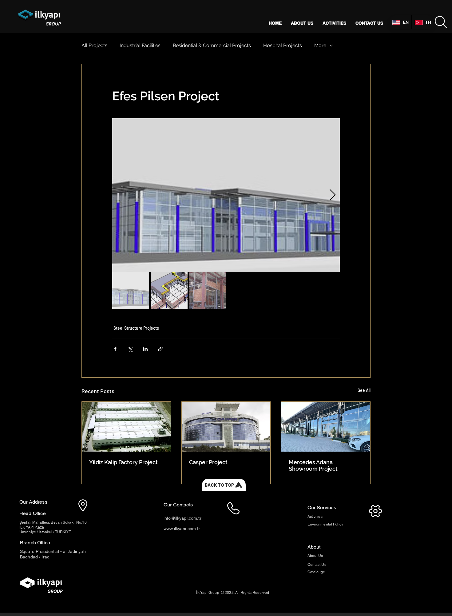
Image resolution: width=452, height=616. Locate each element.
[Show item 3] (207, 290)
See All (364, 390)
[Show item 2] (169, 290)
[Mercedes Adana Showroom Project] (325, 427)
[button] (441, 22)
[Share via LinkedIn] (145, 349)
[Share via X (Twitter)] (130, 349)
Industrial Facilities (140, 45)
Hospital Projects (282, 45)
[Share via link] (160, 349)
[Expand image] (226, 195)
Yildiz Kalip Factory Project (123, 462)
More (320, 45)
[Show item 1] (130, 290)
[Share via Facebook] (115, 349)
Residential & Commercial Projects (212, 45)
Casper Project (208, 462)
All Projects (94, 45)
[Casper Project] (226, 427)
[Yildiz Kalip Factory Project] (126, 427)
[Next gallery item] (332, 195)
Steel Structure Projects (136, 328)
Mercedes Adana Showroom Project (313, 465)
